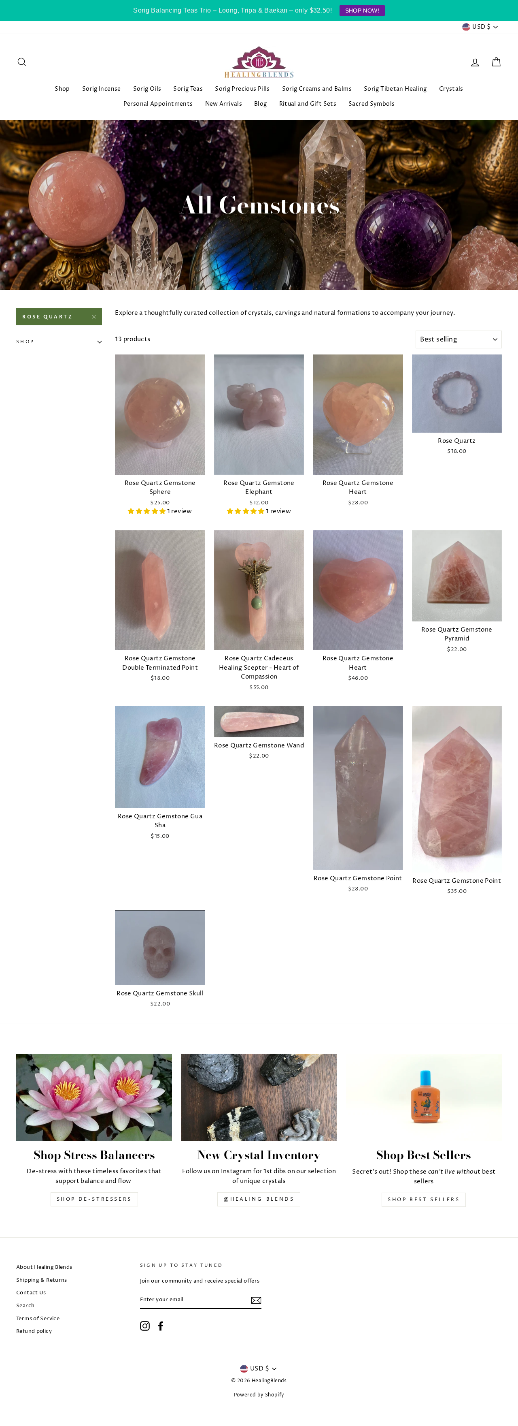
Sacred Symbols (371, 104)
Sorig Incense (101, 89)
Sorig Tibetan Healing (395, 89)
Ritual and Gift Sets (308, 104)
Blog (260, 104)
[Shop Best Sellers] (424, 1098)
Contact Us (31, 1292)
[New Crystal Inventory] (259, 1098)
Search (25, 1305)
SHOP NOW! (362, 10)
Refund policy (34, 1331)
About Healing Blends (44, 1267)
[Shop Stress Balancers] (94, 1098)
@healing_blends (258, 1199)
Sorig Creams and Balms (317, 89)
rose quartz (47, 317)
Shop (62, 89)
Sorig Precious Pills (242, 89)
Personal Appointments (158, 104)
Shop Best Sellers (424, 1199)
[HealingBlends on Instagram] (145, 1326)
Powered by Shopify (259, 1395)
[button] (147, 511)
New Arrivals (223, 104)
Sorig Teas (188, 89)
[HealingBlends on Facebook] (161, 1326)
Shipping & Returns (41, 1280)
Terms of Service (37, 1318)
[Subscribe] (256, 1300)
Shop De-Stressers (94, 1199)
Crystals (451, 89)
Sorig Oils (147, 89)
